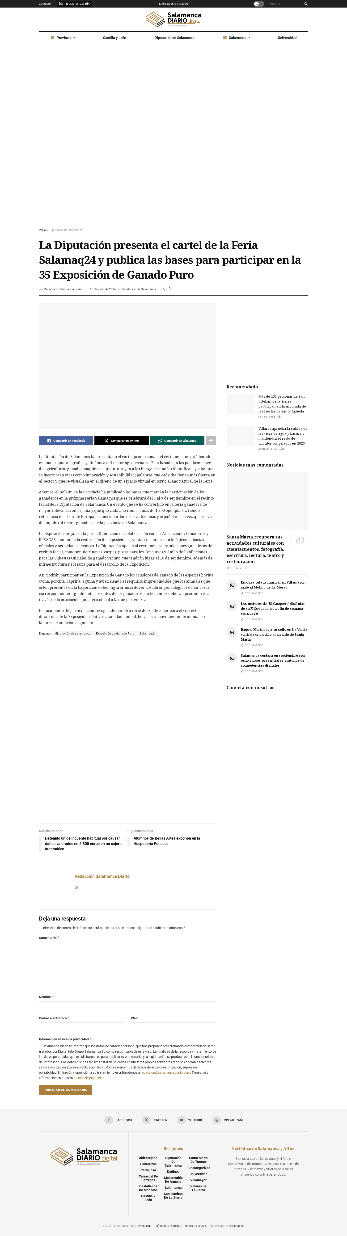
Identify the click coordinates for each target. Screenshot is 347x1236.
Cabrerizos (148, 1164)
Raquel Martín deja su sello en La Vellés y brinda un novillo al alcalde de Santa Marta (274, 634)
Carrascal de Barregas (148, 1178)
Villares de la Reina (198, 1188)
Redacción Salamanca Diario (63, 289)
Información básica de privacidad (65, 1039)
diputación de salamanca (73, 633)
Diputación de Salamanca (175, 38)
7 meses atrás (271, 417)
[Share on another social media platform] (211, 440)
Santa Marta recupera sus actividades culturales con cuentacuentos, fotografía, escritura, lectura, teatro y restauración (255, 549)
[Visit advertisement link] (173, 140)
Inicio (42, 230)
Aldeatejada (148, 1158)
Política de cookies (195, 1226)
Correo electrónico (54, 1018)
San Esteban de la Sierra (173, 1195)
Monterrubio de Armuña (173, 1179)
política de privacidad (89, 1078)
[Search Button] (305, 4)
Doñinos (173, 1171)
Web (134, 1018)
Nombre (46, 997)
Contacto (45, 3)
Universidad (287, 38)
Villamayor (198, 1180)
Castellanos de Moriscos (148, 1188)
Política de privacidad (167, 1226)
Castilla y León (114, 38)
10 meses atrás (272, 449)
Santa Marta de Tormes (198, 1160)
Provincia (64, 38)
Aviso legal (145, 1226)
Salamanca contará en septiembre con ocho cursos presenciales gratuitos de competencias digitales (273, 660)
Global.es (238, 1226)
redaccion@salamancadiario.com (165, 1072)
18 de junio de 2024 (103, 289)
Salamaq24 (148, 633)
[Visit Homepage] (173, 19)
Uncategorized (199, 1168)
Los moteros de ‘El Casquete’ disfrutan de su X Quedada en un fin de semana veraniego (273, 608)
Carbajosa (148, 1170)
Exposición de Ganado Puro (115, 633)
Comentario (49, 937)
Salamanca (237, 38)
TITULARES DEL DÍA (76, 3)
